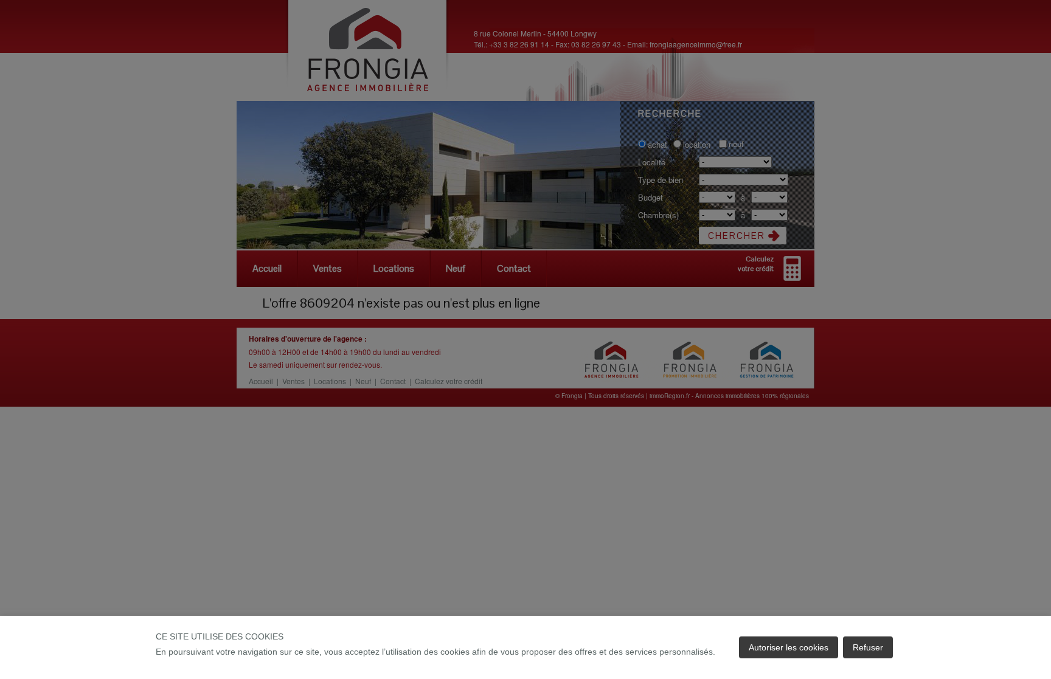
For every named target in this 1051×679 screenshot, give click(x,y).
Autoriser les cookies (788, 647)
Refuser (868, 647)
